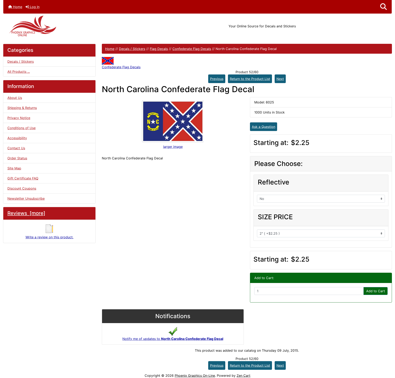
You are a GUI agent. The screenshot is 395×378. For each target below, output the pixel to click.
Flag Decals (159, 49)
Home (17, 7)
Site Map (14, 168)
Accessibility (17, 138)
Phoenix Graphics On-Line (195, 375)
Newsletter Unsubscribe (26, 198)
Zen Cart (243, 375)
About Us (14, 98)
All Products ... (18, 72)
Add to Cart (375, 291)
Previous (216, 79)
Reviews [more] (26, 213)
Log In (34, 7)
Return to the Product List (250, 79)
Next (280, 79)
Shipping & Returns (22, 108)
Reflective (273, 182)
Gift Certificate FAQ (22, 178)
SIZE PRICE (275, 217)
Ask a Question (263, 127)
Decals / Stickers (132, 49)
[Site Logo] (68, 26)
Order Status (17, 158)
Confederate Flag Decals (191, 49)
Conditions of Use (21, 128)
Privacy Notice (18, 118)
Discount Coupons (21, 188)
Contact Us (16, 148)
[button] (383, 7)
